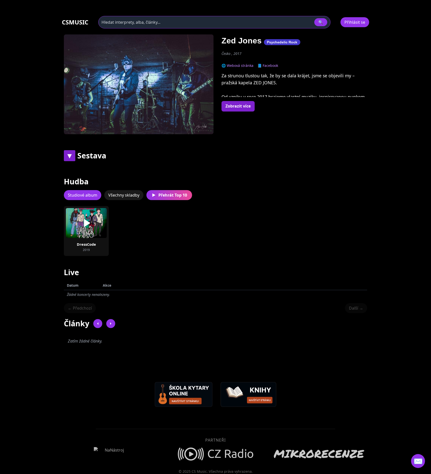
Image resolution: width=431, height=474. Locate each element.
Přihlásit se (354, 22)
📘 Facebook (267, 65)
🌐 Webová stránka (237, 65)
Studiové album (82, 195)
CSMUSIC (75, 22)
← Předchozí (80, 308)
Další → (356, 308)
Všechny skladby (123, 195)
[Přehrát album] (78, 223)
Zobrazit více (238, 106)
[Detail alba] (94, 223)
